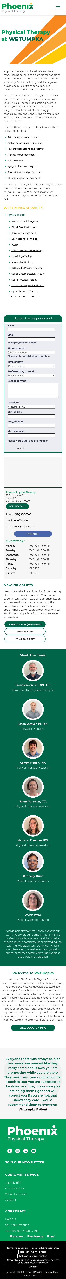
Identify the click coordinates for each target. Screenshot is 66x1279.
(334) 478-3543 (23, 514)
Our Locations (15, 1188)
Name (12, 325)
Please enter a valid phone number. (29, 356)
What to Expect (25, 639)
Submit (20, 448)
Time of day (15, 361)
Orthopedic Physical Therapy (26, 268)
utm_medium (15, 421)
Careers (10, 1219)
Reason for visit (17, 380)
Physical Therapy (16, 214)
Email (11, 334)
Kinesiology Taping (21, 256)
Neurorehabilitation (21, 262)
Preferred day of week (22, 371)
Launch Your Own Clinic (21, 1231)
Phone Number (17, 348)
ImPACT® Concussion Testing (27, 250)
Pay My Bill (13, 1182)
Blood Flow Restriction (23, 227)
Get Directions (17, 506)
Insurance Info (25, 631)
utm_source (15, 411)
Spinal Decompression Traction (28, 273)
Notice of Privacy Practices (33, 1252)
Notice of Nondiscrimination (33, 1256)
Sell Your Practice (17, 1225)
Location (13, 402)
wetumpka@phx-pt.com (25, 526)
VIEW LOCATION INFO (33, 1027)
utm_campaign (16, 431)
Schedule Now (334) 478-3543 (25, 624)
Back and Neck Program (24, 221)
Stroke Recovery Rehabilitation (27, 285)
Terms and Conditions (17, 1248)
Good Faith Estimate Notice (45, 1248)
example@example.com (22, 342)
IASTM (14, 244)
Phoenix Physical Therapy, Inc (40, 1272)
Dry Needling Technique (24, 238)
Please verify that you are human (28, 440)
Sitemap (33, 1266)
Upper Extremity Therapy (24, 291)
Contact (10, 1200)
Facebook (33, 534)
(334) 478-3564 (19, 520)
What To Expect (16, 1194)
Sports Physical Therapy (24, 279)
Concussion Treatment (23, 233)
